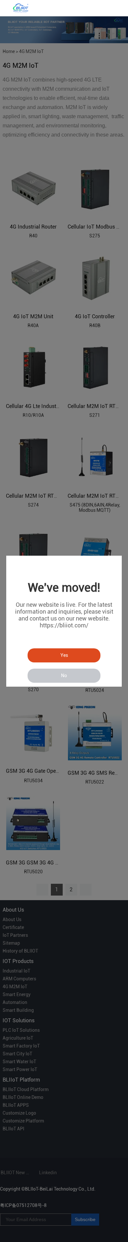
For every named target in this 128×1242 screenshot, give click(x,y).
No (64, 675)
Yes (64, 655)
